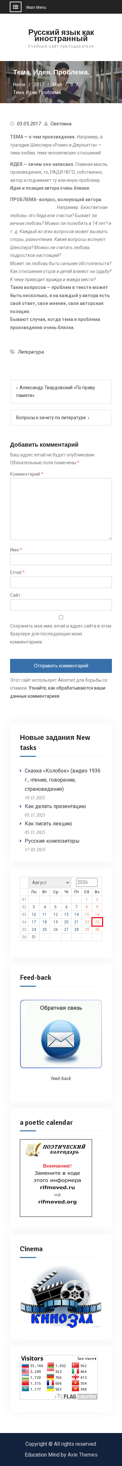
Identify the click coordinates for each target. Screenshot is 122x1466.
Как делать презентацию (55, 806)
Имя (16, 549)
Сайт (15, 595)
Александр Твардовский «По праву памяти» (55, 391)
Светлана (61, 124)
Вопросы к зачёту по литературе (51, 417)
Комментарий (26, 474)
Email (17, 572)
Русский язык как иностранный (61, 35)
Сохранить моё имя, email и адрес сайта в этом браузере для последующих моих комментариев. (60, 634)
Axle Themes (83, 1455)
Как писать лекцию (48, 824)
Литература (31, 352)
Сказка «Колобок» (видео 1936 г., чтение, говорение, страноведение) (63, 780)
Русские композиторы (52, 841)
